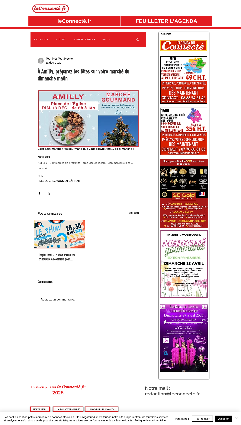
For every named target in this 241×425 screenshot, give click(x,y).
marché (42, 168)
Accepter (223, 418)
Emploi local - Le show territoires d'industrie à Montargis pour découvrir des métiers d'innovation (58, 257)
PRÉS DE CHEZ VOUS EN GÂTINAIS (59, 180)
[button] (166, 21)
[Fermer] (236, 418)
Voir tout (134, 212)
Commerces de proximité (65, 162)
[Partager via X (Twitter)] (48, 193)
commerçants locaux (120, 162)
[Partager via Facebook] (39, 193)
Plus (104, 39)
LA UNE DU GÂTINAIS (84, 39)
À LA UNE (60, 39)
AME (40, 175)
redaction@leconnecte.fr (172, 394)
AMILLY (42, 162)
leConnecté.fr (41, 39)
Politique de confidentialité (150, 420)
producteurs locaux (94, 162)
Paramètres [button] (182, 418)
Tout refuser (202, 418)
